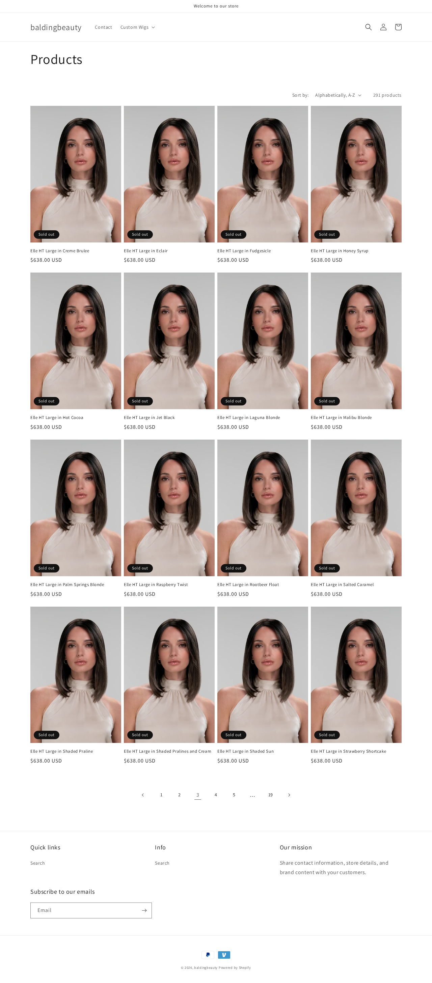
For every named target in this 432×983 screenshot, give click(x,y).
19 (270, 795)
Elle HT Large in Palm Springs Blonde (67, 584)
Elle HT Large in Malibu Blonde (341, 417)
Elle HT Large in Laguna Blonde (248, 417)
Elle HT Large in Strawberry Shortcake (348, 751)
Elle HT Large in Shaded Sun (245, 751)
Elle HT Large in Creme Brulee (59, 251)
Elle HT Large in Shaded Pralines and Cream (167, 751)
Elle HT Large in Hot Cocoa (57, 417)
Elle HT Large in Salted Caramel (342, 584)
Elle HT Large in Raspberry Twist (156, 584)
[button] (137, 27)
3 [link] (197, 794)
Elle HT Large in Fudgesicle (244, 251)
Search (37, 863)
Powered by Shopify (235, 967)
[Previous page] (143, 795)
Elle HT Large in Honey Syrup (340, 251)
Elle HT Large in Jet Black (149, 417)
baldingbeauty (206, 967)
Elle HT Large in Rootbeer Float (248, 584)
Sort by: (300, 95)
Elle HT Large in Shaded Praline (61, 751)
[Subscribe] (144, 910)
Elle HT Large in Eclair (146, 251)
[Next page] (288, 795)
